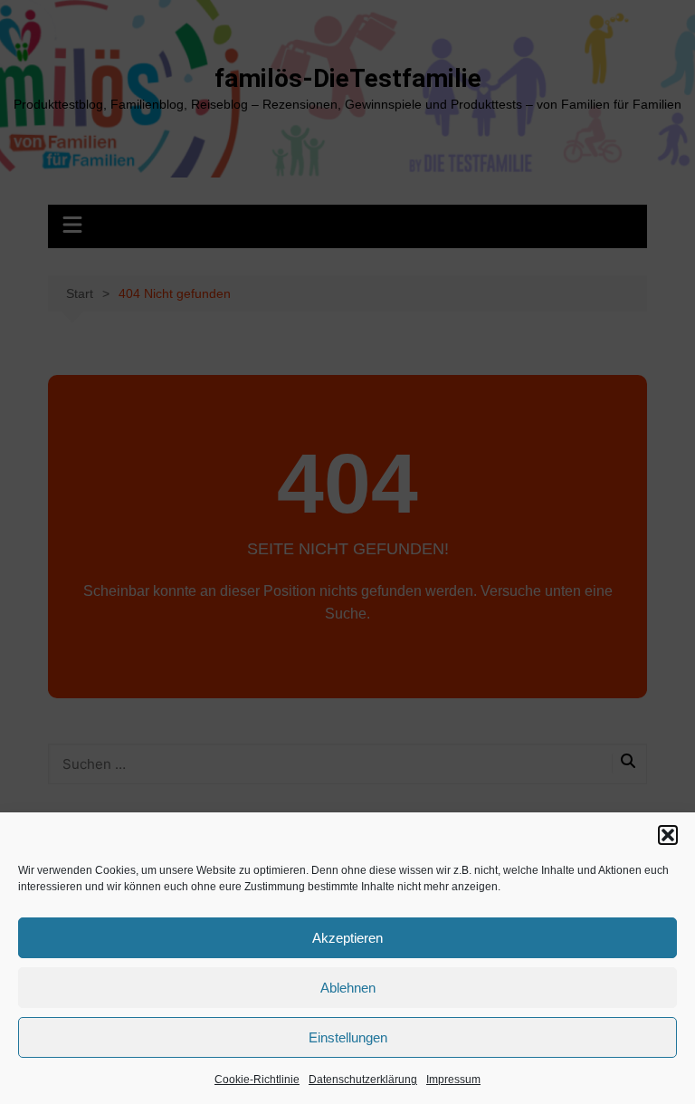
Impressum (453, 1079)
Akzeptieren (347, 938)
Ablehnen (348, 987)
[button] (668, 835)
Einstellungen (348, 1037)
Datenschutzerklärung (363, 1079)
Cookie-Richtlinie (257, 1079)
